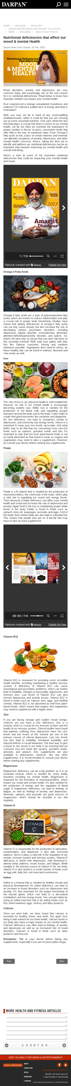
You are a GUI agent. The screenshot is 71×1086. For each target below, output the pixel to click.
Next (62, 961)
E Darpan (27, 1081)
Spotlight (36, 26)
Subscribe (28, 1077)
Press (26, 1072)
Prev (9, 961)
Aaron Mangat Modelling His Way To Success (35, 29)
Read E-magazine (13, 1065)
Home (6, 26)
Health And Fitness (47, 32)
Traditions (28, 1068)
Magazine (20, 26)
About (26, 1064)
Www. (12, 32)
